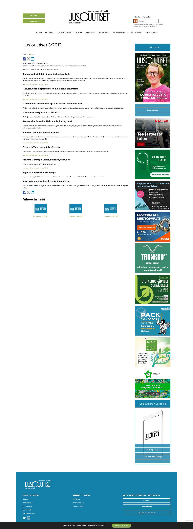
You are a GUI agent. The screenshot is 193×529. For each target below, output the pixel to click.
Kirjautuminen (64, 33)
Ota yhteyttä (27, 506)
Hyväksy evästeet (121, 525)
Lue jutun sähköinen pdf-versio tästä (35, 168)
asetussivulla (100, 526)
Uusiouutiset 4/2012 (75, 216)
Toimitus (26, 499)
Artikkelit (50, 33)
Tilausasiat (90, 33)
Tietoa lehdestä (120, 33)
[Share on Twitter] (28, 59)
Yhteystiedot (151, 33)
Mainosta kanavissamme (147, 513)
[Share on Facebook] (24, 59)
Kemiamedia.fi (78, 503)
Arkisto (78, 33)
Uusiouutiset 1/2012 (40, 216)
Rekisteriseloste (29, 513)
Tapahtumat (136, 33)
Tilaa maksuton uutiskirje (153, 457)
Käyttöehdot (27, 510)
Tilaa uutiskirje (33, 21)
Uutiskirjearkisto (153, 450)
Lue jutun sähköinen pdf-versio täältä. (35, 99)
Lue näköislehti (152, 110)
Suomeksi (147, 17)
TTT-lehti (76, 499)
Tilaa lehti (33, 15)
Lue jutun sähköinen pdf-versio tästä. (35, 143)
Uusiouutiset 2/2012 (110, 216)
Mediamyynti (28, 503)
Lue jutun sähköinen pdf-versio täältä (35, 84)
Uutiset (38, 33)
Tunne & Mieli (78, 506)
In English (137, 17)
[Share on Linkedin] (32, 59)
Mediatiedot (104, 33)
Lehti (32, 54)
